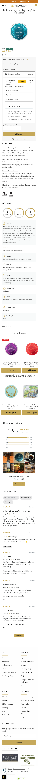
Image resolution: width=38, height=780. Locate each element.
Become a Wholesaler (28, 700)
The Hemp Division (8, 676)
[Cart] (35, 5)
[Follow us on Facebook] (4, 749)
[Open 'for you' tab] (4, 777)
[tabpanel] (19, 567)
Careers (23, 717)
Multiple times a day (12, 90)
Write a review (19, 484)
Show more (19, 635)
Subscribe (19, 742)
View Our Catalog (27, 697)
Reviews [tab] (10, 491)
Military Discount (7, 715)
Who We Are (6, 697)
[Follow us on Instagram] (12, 749)
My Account (25, 658)
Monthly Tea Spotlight (9, 672)
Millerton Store (7, 665)
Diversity (5, 708)
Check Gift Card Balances (26, 712)
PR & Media (25, 704)
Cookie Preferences (9, 774)
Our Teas (5, 658)
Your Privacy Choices (28, 686)
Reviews (5, 700)
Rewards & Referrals (27, 662)
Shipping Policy (26, 669)
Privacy (17, 771)
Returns (23, 665)
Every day (9, 95)
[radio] (19, 74)
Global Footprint (7, 704)
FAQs (23, 676)
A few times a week (12, 100)
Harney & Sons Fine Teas (16, 769)
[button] (19, 437)
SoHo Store (5, 662)
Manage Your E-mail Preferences (27, 681)
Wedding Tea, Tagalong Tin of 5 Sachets (11, 405)
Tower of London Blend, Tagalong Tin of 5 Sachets (11, 363)
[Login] (31, 5)
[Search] (6, 5)
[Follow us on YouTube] (16, 749)
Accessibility (25, 771)
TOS (11, 771)
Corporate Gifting (26, 672)
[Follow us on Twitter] (8, 749)
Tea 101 (4, 669)
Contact (23, 708)
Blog (3, 711)
